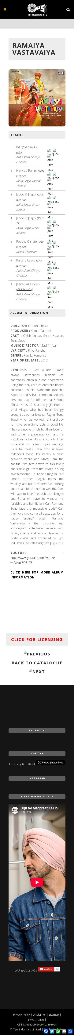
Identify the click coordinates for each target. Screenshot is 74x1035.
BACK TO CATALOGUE (37, 663)
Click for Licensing (37, 639)
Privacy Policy (21, 1014)
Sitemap (54, 1014)
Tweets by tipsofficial (22, 764)
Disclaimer (39, 1014)
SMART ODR (36, 1019)
